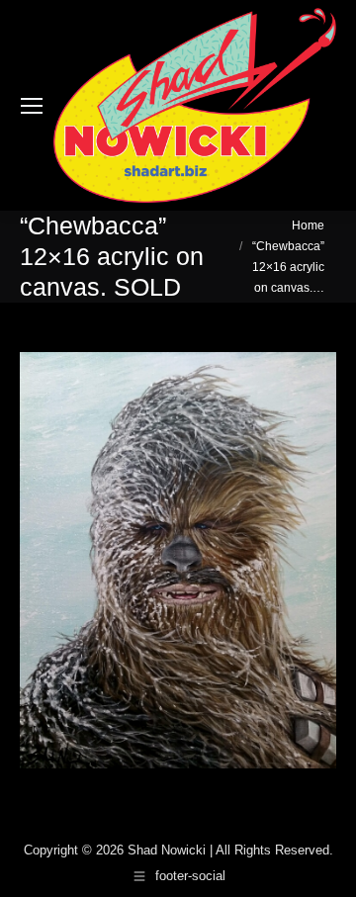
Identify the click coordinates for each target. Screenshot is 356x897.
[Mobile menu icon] (32, 106)
